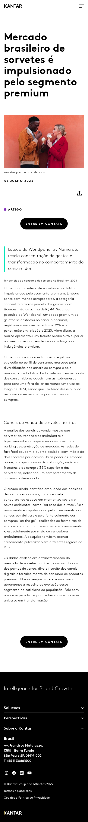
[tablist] (44, 747)
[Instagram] (6, 774)
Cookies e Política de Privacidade (27, 797)
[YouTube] (21, 774)
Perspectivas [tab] (15, 718)
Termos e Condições (18, 791)
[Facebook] (14, 774)
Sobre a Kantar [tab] (17, 729)
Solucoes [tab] (12, 708)
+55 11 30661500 (18, 761)
